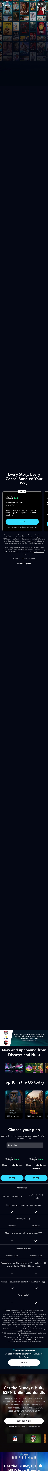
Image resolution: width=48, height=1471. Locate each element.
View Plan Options (24, 563)
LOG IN (41, 4)
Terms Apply (9, 1310)
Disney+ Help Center (30, 1339)
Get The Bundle (24, 1421)
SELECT (22, 522)
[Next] (44, 1068)
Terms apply (12, 1426)
